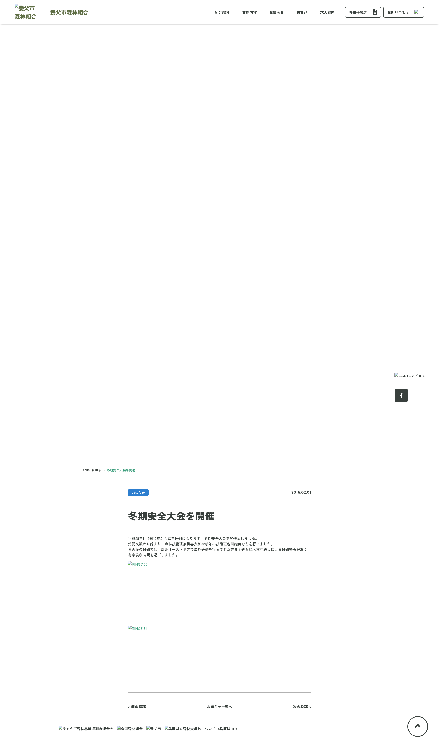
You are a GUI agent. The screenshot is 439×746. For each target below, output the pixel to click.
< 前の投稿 (137, 706)
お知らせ (276, 12)
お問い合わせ (398, 12)
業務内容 (249, 12)
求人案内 (327, 12)
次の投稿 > (302, 706)
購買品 (302, 12)
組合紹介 (222, 12)
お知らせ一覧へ (219, 706)
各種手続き (358, 12)
